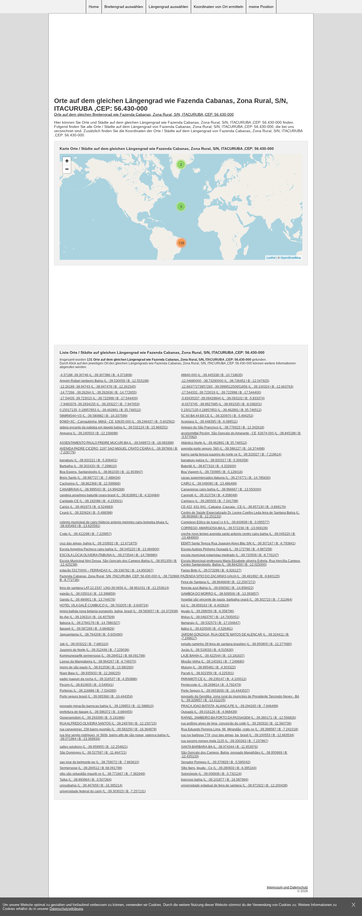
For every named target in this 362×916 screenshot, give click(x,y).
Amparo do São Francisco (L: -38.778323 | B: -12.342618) (222, 427)
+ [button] (67, 161)
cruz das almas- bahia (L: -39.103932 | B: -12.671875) (98, 543)
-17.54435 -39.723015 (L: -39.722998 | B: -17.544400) (99, 398)
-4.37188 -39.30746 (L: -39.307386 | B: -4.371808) (96, 375)
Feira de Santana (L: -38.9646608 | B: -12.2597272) (218, 582)
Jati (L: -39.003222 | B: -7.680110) (84, 644)
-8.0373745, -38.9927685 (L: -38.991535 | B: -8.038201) (221, 404)
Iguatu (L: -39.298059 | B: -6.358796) (207, 611)
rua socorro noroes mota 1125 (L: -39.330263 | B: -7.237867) (224, 741)
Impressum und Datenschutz (287, 887)
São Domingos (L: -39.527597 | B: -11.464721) (93, 752)
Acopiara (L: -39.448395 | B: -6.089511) (209, 421)
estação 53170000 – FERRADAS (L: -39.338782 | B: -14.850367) (106, 570)
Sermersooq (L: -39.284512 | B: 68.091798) (91, 768)
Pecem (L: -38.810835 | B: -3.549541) (87, 685)
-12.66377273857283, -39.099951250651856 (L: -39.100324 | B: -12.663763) (237, 386)
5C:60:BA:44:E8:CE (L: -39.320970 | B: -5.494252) (217, 416)
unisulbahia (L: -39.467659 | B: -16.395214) (91, 785)
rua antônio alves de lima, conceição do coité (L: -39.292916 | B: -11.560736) (236, 723)
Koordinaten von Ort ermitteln (218, 7)
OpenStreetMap (291, 257)
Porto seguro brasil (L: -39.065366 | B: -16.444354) (96, 696)
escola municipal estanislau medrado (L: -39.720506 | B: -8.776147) (230, 555)
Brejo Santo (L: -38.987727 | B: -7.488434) (90, 478)
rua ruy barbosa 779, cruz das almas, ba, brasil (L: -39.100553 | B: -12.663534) (237, 735)
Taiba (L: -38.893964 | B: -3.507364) (86, 779)
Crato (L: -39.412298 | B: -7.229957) (86, 534)
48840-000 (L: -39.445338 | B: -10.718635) (212, 375)
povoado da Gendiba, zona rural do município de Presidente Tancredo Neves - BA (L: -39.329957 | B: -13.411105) (240, 698)
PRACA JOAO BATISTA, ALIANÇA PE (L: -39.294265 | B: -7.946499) (229, 706)
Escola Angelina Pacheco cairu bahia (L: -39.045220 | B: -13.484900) (109, 549)
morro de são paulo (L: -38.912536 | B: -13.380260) (97, 667)
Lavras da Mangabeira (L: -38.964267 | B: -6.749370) (98, 661)
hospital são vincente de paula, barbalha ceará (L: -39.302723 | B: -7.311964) (236, 599)
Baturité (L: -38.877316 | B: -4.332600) (208, 466)
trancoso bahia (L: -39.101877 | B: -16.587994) (214, 779)
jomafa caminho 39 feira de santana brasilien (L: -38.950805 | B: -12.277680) (236, 644)
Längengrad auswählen (168, 7)
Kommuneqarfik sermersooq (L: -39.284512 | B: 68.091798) (102, 656)
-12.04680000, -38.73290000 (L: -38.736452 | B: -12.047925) (225, 381)
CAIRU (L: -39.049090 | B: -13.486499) (209, 483)
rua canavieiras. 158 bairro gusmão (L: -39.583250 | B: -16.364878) (108, 729)
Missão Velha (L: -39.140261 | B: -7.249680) (212, 661)
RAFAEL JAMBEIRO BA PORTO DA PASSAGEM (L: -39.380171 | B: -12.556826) (238, 718)
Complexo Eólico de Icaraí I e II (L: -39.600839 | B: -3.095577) (225, 522)
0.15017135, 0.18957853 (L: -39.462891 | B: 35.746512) (100, 410)
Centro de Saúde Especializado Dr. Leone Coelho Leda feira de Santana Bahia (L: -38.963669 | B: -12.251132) (240, 514)
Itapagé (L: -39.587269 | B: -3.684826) (87, 629)
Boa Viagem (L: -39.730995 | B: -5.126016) (212, 472)
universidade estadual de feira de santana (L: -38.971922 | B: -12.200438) (234, 785)
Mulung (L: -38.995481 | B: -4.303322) (208, 667)
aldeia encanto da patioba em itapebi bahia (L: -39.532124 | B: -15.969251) (114, 427)
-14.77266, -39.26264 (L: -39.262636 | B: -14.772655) (98, 392)
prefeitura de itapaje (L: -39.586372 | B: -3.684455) (96, 712)
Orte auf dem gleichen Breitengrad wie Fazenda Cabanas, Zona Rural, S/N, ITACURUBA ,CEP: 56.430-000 (144, 114)
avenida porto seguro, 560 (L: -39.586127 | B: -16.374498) (223, 448)
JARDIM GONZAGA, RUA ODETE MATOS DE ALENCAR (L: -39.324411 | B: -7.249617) (235, 636)
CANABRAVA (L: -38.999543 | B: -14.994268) (92, 489)
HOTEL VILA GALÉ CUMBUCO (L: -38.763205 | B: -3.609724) (104, 605)
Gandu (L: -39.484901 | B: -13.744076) (87, 599)
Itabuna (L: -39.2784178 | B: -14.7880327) (90, 623)
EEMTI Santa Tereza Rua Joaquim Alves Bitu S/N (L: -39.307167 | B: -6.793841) (238, 543)
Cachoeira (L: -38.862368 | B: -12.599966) (90, 483)
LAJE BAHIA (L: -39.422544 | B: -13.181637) (213, 656)
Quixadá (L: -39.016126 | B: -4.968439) (209, 712)
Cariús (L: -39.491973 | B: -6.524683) (86, 507)
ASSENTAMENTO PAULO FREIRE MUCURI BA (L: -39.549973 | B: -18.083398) (117, 443)
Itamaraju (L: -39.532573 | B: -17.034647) (210, 623)
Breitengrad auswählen (123, 7)
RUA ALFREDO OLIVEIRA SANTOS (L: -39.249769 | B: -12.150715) (108, 723)
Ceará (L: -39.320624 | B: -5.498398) (86, 513)
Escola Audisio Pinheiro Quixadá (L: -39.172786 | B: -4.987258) (226, 549)
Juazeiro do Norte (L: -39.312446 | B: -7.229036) (94, 650)
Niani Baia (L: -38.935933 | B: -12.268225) (90, 673)
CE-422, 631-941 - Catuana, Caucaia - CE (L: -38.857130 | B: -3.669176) (233, 507)
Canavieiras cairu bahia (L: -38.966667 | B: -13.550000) (221, 489)
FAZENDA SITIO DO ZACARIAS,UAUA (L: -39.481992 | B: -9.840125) (230, 576)
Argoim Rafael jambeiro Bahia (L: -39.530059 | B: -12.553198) (104, 381)
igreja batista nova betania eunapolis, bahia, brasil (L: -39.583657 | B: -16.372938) (119, 611)
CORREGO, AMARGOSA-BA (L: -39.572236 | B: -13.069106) (224, 528)
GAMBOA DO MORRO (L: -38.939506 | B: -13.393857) (220, 594)
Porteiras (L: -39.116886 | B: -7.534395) (88, 690)
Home (94, 7)
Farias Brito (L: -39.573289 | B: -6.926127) (211, 570)
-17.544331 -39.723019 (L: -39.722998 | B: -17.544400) (221, 392)
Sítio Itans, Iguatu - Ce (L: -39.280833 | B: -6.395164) (219, 768)
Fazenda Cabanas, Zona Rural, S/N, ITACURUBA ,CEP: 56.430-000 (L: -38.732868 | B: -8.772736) (120, 578)
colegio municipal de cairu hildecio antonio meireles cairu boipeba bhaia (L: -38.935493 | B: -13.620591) (114, 524)
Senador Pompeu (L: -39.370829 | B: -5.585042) (215, 762)
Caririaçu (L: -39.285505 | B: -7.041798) (209, 501)
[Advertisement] (181, 56)
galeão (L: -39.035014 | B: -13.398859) (88, 594)
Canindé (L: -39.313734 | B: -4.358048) (209, 495)
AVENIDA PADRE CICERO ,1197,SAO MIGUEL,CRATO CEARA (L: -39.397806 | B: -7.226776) (119, 450)
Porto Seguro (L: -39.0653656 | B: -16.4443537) (215, 690)
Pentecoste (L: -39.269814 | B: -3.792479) (211, 685)
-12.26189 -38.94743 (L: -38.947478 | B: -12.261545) (98, 386)
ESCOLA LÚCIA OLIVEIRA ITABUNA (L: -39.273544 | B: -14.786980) (108, 555)
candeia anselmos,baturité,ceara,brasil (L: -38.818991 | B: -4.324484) (110, 495)
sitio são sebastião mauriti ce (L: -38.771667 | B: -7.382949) (102, 774)
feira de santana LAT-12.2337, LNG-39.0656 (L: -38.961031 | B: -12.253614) (114, 588)
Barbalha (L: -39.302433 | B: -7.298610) (88, 466)
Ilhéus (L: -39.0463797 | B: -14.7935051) (210, 617)
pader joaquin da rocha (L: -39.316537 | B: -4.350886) (98, 679)
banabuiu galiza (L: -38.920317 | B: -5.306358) (214, 460)
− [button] (67, 169)
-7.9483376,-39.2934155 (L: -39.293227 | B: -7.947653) (100, 404)
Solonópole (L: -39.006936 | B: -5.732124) (211, 774)
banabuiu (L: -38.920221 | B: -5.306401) (88, 460)
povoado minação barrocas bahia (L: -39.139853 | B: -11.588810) (107, 706)
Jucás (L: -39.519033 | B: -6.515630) (207, 650)
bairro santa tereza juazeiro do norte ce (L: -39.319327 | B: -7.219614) (231, 454)
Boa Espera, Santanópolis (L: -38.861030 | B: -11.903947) (101, 472)
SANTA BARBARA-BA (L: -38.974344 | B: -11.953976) (219, 747)
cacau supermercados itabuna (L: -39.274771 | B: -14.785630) (226, 478)
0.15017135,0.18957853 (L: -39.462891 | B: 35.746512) (221, 410)
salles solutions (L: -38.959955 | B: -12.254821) (94, 747)
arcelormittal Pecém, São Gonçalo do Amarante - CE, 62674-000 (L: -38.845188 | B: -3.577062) (241, 435)
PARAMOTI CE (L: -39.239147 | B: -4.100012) (213, 679)
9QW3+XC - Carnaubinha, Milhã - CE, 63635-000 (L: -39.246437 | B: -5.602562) (117, 421)
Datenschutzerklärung (66, 909)
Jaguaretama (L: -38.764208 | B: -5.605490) (91, 634)
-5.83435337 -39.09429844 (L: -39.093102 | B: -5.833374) (223, 398)
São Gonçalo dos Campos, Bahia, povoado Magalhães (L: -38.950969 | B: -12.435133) (234, 754)
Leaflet (271, 257)
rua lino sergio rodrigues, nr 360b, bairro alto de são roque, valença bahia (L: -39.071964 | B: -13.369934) (115, 737)
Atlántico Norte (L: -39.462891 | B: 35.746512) (214, 443)
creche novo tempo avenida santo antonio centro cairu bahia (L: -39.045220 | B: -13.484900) (238, 535)
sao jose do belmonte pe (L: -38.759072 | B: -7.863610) (99, 762)
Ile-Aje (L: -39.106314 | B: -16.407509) (87, 617)
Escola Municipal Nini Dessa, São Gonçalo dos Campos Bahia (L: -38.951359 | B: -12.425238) (118, 562)
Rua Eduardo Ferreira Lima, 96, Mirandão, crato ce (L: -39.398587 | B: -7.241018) (239, 729)
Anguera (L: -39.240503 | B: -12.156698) (89, 433)
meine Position (261, 7)
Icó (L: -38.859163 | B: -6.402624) (205, 605)
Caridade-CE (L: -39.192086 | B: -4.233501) (91, 501)
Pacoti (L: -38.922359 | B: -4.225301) (207, 673)
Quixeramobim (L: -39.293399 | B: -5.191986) (92, 718)
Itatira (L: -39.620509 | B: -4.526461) (207, 629)
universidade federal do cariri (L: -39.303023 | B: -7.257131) (103, 791)
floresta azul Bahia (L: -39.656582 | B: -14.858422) (217, 588)
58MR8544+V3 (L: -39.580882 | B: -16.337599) (93, 416)
